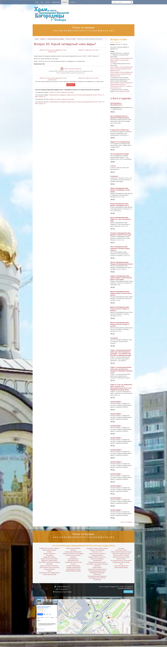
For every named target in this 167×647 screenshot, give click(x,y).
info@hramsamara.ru (63, 586)
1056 (113, 137)
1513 (113, 242)
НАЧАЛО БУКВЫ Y (115, 438)
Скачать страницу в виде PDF (72, 69)
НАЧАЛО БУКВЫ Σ (115, 414)
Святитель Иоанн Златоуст (121, 555)
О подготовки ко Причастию (119, 130)
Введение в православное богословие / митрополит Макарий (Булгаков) (49, 562)
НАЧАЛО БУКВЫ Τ (115, 426)
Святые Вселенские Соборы (55, 39)
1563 (113, 458)
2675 (113, 112)
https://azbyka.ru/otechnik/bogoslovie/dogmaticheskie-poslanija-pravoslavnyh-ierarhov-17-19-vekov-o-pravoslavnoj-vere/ (121, 85)
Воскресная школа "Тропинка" (49, 566)
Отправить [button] (70, 85)
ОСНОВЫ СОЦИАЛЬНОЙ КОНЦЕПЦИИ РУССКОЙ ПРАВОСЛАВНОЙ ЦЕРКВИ (73, 569)
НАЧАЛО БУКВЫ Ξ (115, 474)
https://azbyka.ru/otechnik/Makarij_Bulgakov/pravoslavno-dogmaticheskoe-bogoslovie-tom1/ (121, 68)
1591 (113, 258)
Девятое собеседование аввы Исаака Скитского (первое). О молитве (119, 308)
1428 (113, 213)
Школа (48, 2)
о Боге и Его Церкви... (126, 522)
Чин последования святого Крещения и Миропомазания (119, 117)
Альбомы (72, 2)
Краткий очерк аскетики (73, 555)
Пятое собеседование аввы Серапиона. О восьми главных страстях (120, 248)
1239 (113, 482)
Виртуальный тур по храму (63, 592)
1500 (113, 421)
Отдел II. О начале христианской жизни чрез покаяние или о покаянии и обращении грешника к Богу (121, 369)
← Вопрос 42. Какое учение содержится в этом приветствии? (52, 51)
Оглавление (114, 176)
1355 (113, 445)
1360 (113, 346)
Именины (73, 550)
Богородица (49, 555)
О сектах (113, 166)
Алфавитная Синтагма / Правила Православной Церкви (49, 549)
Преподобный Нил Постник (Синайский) (97, 578)
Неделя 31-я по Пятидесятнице (120, 142)
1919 (113, 199)
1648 (113, 318)
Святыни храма (121, 559)
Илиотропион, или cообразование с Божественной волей (49, 573)
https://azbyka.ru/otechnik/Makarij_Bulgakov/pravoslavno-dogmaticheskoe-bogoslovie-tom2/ (121, 74)
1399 (113, 506)
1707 (113, 334)
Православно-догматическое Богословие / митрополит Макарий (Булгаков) (97, 564)
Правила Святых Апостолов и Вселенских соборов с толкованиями (97, 558)
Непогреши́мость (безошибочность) (116, 104)
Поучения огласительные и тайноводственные (97, 554)
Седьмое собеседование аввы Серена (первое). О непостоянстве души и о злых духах (121, 277)
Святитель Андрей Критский (121, 553)
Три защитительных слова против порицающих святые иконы (121, 561)
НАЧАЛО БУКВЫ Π (116, 498)
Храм (36, 2)
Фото (121, 564)
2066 (113, 161)
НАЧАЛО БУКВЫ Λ (115, 510)
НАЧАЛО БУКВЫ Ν (116, 462)
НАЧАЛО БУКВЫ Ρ (115, 402)
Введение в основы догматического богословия (49, 558)
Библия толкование (49, 553)
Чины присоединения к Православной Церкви (121, 566)
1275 (113, 363)
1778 (113, 229)
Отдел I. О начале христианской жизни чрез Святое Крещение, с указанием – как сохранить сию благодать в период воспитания (120, 352)
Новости (64, 2)
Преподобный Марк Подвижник (97, 576)
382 (113, 125)
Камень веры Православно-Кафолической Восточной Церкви (73, 552)
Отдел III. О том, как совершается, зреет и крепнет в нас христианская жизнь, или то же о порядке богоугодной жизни (121, 387)
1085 (113, 518)
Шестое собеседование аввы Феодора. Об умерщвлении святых (121, 263)
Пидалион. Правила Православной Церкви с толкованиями (97, 549)
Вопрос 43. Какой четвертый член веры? (61, 92)
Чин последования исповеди (119, 154)
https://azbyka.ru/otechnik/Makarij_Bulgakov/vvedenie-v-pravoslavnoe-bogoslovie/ (121, 60)
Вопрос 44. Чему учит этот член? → (89, 50)
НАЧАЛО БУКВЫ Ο (116, 486)
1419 (113, 303)
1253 (113, 494)
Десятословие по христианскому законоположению (49, 568)
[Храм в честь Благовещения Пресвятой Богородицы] (83, 14)
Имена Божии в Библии (73, 548)
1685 (113, 272)
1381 (113, 149)
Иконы (49, 571)
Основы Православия (73, 566)
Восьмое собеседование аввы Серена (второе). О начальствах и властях (121, 293)
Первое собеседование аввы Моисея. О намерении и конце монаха (120, 189)
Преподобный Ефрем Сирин (97, 571)
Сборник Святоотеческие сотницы (121, 552)
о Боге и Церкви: (121, 98)
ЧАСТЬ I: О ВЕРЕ (70, 39)
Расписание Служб (121, 550)
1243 (113, 409)
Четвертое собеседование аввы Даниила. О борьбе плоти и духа (120, 234)
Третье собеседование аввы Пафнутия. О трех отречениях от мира (120, 219)
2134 (113, 172)
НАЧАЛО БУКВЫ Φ (116, 450)
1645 (113, 287)
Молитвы (73, 557)
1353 (113, 184)
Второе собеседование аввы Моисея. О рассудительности (119, 204)
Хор (42, 2)
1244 (113, 470)
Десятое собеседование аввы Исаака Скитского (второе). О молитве (119, 324)
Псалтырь (121, 548)
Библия (49, 552)
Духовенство (56, 2)
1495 (113, 433)
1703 (113, 397)
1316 (113, 380)
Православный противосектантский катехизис (97, 568)
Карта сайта (128, 591)
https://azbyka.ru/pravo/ (123, 91)
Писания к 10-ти (97, 552)
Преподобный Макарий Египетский (97, 573)
